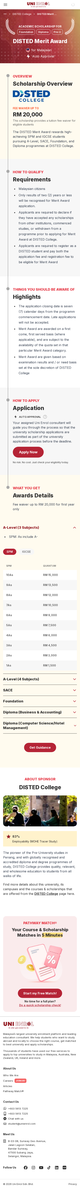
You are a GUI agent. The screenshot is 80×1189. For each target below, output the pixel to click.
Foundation (13, 701)
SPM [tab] (10, 551)
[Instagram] (33, 1167)
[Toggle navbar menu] (5, 4)
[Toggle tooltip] (45, 417)
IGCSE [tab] (26, 551)
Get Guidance (40, 747)
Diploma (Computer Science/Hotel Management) (33, 725)
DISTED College (46, 894)
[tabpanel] (40, 616)
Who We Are (10, 1075)
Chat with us (15, 1118)
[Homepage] (38, 5)
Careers (8, 1080)
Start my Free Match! (40, 993)
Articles (7, 1086)
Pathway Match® (13, 1091)
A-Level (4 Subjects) (21, 679)
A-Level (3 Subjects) (21, 527)
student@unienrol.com (22, 1123)
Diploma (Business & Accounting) (32, 712)
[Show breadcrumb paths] (5, 14)
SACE (8, 690)
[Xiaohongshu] (64, 1167)
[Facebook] (25, 1167)
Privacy (73, 1184)
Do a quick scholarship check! (40, 1005)
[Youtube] (41, 1167)
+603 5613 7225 (18, 1108)
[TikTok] (49, 1167)
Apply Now (28, 452)
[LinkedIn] (56, 1167)
